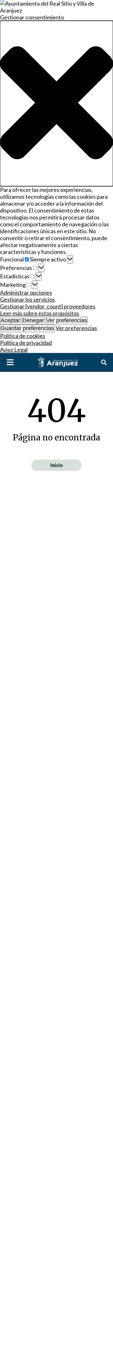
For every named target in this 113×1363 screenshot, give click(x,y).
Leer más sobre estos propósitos (39, 313)
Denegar (33, 320)
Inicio (56, 465)
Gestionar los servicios (27, 299)
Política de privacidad (26, 342)
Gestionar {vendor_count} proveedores (47, 306)
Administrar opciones (26, 292)
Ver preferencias (66, 320)
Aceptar (10, 320)
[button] (56, 103)
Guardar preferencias (27, 328)
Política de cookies (22, 335)
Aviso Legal (14, 349)
